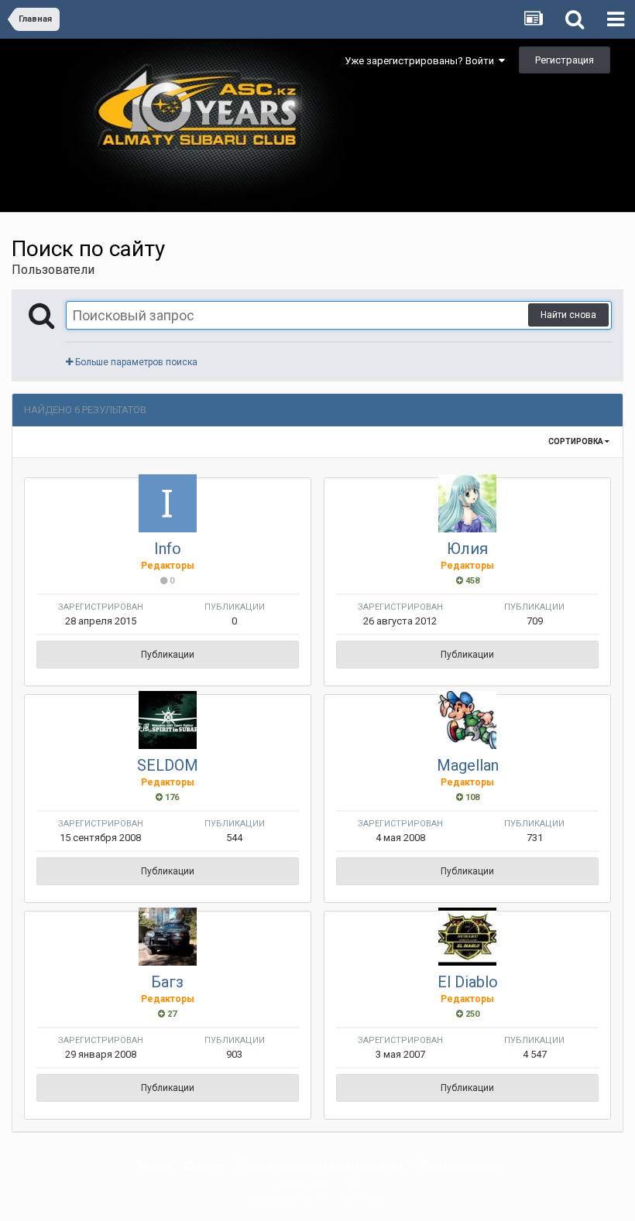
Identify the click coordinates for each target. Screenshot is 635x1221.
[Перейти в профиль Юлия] (467, 503)
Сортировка (576, 441)
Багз (167, 982)
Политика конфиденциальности (320, 1166)
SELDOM (167, 765)
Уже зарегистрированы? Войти (422, 61)
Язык (150, 1166)
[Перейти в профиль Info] (168, 503)
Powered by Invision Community (317, 1198)
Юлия (467, 548)
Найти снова (568, 315)
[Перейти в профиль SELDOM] (168, 720)
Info (167, 548)
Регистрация (564, 60)
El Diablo (468, 982)
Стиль (201, 1166)
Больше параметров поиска (135, 362)
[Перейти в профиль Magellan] (467, 720)
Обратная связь (457, 1166)
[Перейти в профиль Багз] (168, 937)
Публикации (167, 654)
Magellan (468, 765)
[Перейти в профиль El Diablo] (467, 937)
